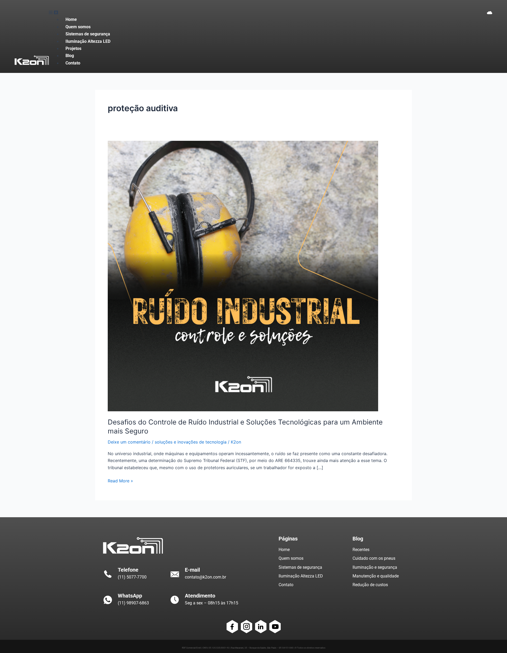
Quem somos (291, 558)
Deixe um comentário (129, 442)
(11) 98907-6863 (133, 602)
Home (284, 549)
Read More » (120, 480)
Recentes (361, 549)
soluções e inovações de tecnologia (191, 442)
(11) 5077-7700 (132, 577)
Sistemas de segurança (300, 567)
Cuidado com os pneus (374, 558)
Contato (286, 584)
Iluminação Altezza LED (301, 576)
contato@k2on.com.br (205, 577)
